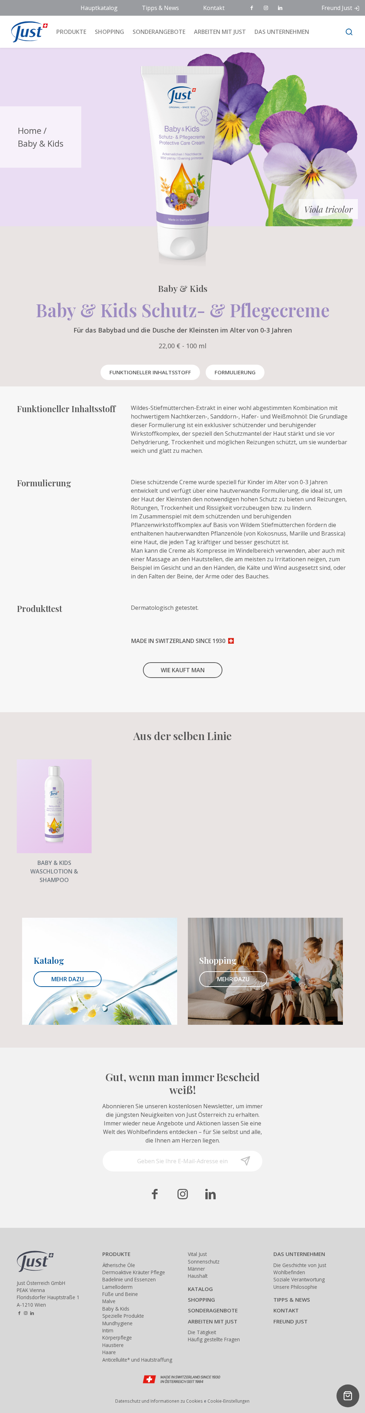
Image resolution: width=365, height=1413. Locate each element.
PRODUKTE (116, 1253)
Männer (196, 1268)
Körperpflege (117, 1337)
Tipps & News (160, 8)
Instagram (266, 8)
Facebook (252, 8)
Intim (107, 1330)
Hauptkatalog (99, 8)
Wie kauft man (183, 670)
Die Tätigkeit (202, 1332)
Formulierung (235, 372)
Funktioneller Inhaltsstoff (150, 372)
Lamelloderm (117, 1286)
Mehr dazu (67, 979)
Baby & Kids (40, 143)
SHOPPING (201, 1299)
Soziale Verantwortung (299, 1279)
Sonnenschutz (204, 1261)
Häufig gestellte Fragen (214, 1339)
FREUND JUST (290, 1321)
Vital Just (197, 1254)
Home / (32, 130)
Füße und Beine (120, 1294)
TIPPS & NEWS (291, 1299)
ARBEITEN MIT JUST (212, 1321)
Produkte (71, 32)
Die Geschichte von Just (299, 1265)
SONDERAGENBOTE (213, 1310)
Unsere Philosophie (295, 1286)
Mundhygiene (117, 1323)
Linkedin (281, 8)
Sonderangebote (159, 32)
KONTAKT (286, 1310)
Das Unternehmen (282, 32)
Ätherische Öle (118, 1265)
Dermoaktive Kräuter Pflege (133, 1272)
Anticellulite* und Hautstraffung (137, 1359)
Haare (109, 1352)
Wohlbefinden (289, 1272)
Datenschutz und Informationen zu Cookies (159, 1401)
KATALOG (200, 1288)
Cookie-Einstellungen (228, 1401)
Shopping (109, 32)
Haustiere (113, 1345)
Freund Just (337, 8)
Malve (108, 1301)
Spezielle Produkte (123, 1315)
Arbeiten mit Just (220, 32)
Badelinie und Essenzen (129, 1279)
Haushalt (197, 1275)
